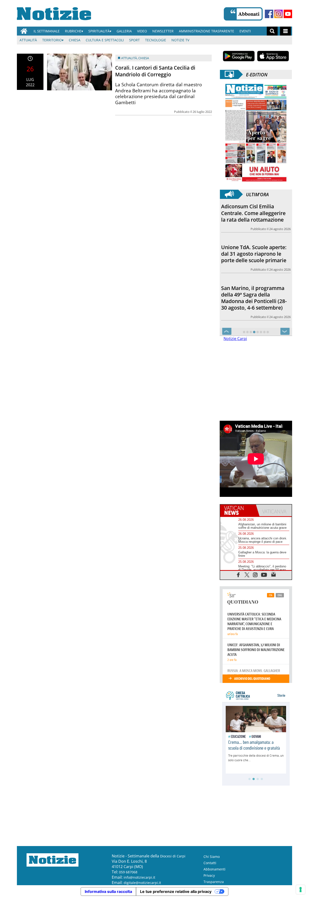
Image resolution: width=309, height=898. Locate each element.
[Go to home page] (24, 31)
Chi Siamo (212, 856)
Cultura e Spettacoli (105, 40)
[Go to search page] (272, 31)
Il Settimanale (47, 31)
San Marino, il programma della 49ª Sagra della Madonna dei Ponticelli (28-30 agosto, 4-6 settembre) (254, 298)
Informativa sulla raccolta (108, 891)
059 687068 (128, 872)
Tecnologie (155, 40)
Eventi (245, 31)
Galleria (124, 31)
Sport (134, 40)
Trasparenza (214, 881)
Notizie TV (180, 40)
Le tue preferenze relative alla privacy (175, 891)
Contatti (210, 863)
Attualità (28, 40)
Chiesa (74, 40)
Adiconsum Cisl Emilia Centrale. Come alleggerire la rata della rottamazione (253, 213)
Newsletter (163, 31)
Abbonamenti (214, 869)
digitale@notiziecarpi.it (142, 882)
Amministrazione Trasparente (206, 31)
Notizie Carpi (235, 338)
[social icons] (238, 575)
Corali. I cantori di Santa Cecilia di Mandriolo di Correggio (155, 71)
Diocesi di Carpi (172, 856)
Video (142, 31)
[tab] (238, 510)
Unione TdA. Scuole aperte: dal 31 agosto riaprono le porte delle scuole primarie (254, 254)
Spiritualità (99, 31)
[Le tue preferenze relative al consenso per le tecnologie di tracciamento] (300, 889)
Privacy (209, 875)
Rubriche (73, 31)
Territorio (52, 40)
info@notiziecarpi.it (139, 877)
